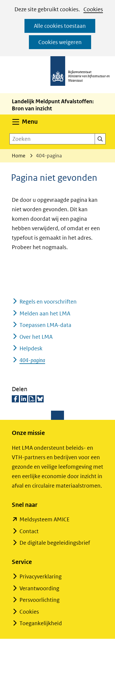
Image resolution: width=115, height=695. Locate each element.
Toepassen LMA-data (45, 325)
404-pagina (32, 360)
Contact (29, 531)
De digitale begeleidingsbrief (54, 542)
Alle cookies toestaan (60, 25)
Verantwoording (39, 588)
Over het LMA (35, 336)
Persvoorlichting (39, 599)
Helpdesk (30, 348)
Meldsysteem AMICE (44, 519)
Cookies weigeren (60, 42)
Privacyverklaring (40, 576)
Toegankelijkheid (40, 623)
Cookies (93, 9)
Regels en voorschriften (48, 301)
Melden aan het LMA (44, 313)
